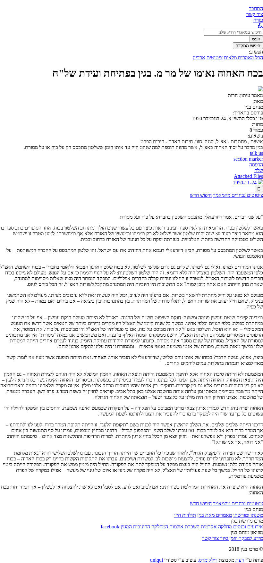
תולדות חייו (185, 515)
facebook (110, 526)
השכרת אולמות (184, 526)
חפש (256, 39)
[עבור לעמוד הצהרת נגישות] (260, 26)
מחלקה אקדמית (216, 526)
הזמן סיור (228, 538)
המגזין (126, 526)
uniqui (156, 560)
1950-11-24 (245, 182)
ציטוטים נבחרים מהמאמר (238, 195)
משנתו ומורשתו (248, 515)
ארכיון (199, 57)
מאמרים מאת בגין (214, 515)
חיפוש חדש (201, 195)
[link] (254, 14)
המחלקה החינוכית (150, 526)
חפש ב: (256, 52)
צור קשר (210, 538)
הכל (259, 57)
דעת (239, 560)
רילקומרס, (207, 560)
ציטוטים (215, 57)
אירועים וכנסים (248, 526)
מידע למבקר (250, 538)
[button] (256, 8)
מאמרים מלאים (239, 57)
